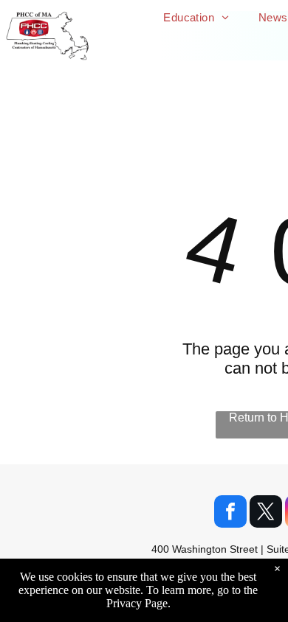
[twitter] (266, 513)
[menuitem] (196, 17)
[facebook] (230, 513)
